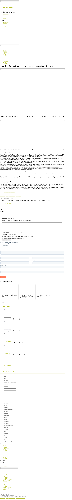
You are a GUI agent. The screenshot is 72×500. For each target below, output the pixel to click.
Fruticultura (7, 401)
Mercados (5, 15)
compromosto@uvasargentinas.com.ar (7, 495)
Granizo (6, 403)
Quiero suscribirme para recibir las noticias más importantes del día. (13, 238)
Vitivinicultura (5, 14)
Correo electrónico (5, 234)
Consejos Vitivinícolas (7, 479)
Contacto (5, 481)
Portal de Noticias (6, 480)
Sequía (5, 431)
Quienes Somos (6, 474)
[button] (32, 10)
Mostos (6, 477)
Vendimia (6, 437)
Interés (6, 407)
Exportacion (7, 399)
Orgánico (6, 423)
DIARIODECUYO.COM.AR (9, 192)
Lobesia (6, 411)
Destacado (6, 392)
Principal (6, 427)
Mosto (5, 417)
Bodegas (6, 380)
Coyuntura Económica (10, 388)
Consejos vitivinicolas (10, 382)
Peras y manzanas (8, 425)
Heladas (6, 405)
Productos (5, 476)
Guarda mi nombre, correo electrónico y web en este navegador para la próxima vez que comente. (18, 236)
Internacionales (6, 16)
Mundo (5, 419)
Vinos (5, 439)
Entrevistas (5, 18)
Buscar (1, 11)
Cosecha (6, 384)
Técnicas (4, 17)
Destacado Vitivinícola (10, 394)
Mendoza (6, 413)
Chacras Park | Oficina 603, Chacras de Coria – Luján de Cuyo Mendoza (13, 496)
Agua (5, 378)
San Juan (6, 429)
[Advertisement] (36, 36)
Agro (5, 376)
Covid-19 (6, 386)
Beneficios (5, 475)
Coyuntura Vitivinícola (10, 390)
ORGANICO (6, 421)
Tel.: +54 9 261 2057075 (4, 494)
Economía (5, 23)
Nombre (3, 232)
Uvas (5, 435)
